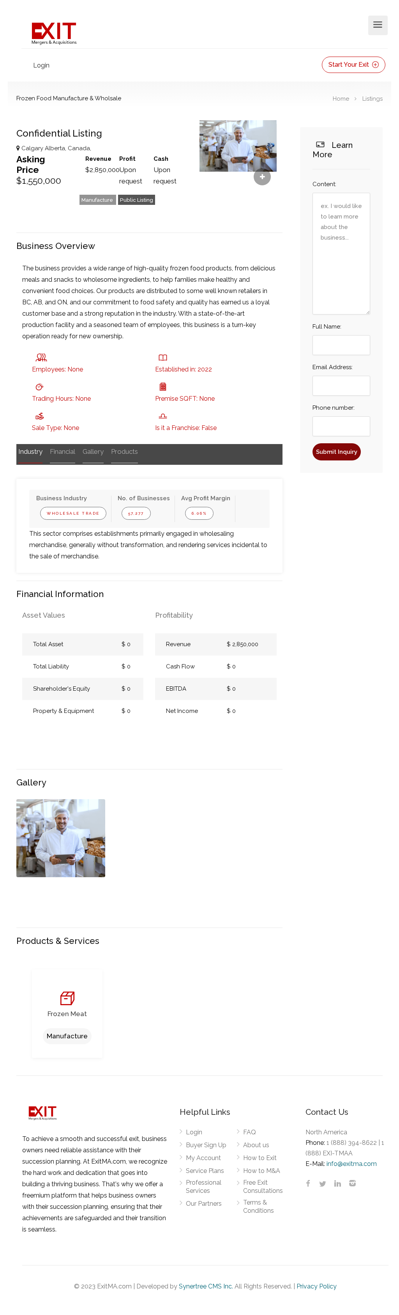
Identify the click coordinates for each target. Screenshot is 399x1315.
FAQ (249, 1132)
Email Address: (332, 367)
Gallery (93, 451)
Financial (62, 451)
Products (124, 451)
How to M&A (261, 1171)
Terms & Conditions (258, 1206)
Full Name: (326, 326)
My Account (203, 1158)
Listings (372, 98)
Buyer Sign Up (206, 1145)
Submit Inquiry (336, 451)
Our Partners (204, 1203)
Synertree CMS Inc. (206, 1286)
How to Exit (260, 1158)
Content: (324, 184)
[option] (60, 838)
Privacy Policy (317, 1286)
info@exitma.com (352, 1164)
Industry (30, 451)
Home (341, 98)
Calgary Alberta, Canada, (55, 148)
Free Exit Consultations (263, 1186)
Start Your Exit (349, 64)
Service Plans (205, 1171)
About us (256, 1145)
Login (41, 65)
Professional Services (203, 1186)
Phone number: (333, 407)
